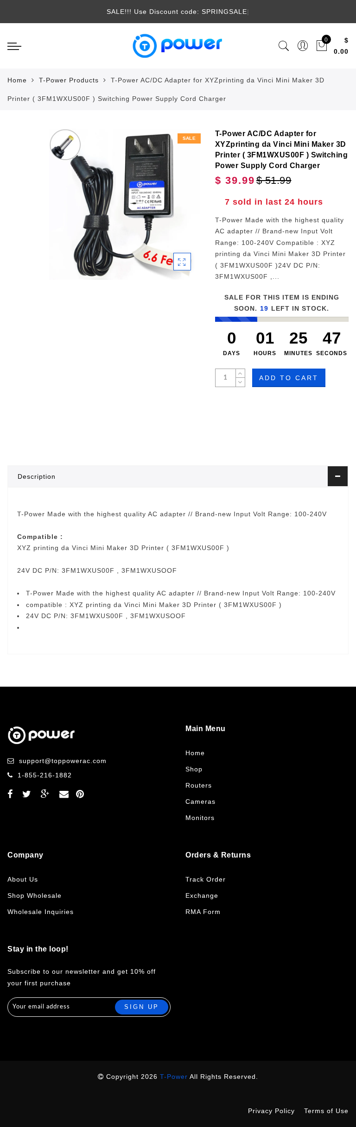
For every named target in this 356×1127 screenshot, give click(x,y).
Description (37, 476)
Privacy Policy (271, 1110)
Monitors (200, 817)
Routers (198, 785)
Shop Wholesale (34, 895)
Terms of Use (326, 1110)
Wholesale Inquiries (40, 911)
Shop (194, 769)
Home (17, 80)
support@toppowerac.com (63, 760)
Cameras (200, 801)
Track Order (205, 879)
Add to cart (288, 378)
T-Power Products (69, 80)
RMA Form (203, 911)
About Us (22, 879)
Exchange (201, 895)
